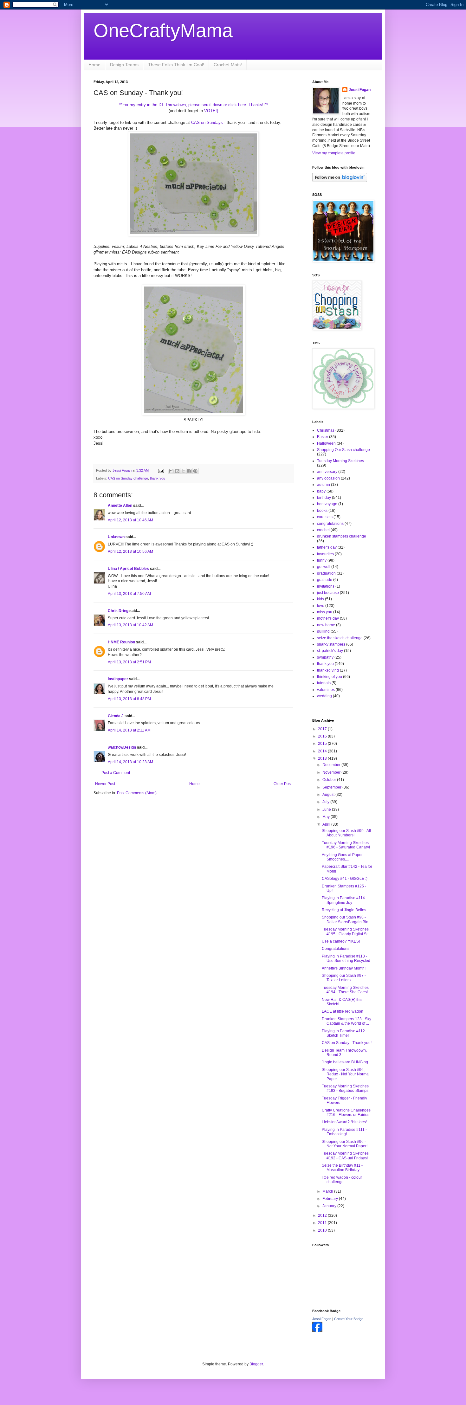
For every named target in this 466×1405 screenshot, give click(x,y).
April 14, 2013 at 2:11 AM (129, 730)
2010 (323, 1230)
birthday (324, 497)
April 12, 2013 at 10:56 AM (130, 551)
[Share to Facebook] (189, 471)
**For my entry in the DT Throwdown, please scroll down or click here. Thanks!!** (193, 104)
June (327, 809)
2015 (323, 743)
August (328, 794)
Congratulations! (336, 948)
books (322, 510)
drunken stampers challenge (341, 536)
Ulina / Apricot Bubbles (128, 568)
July (326, 802)
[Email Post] (161, 470)
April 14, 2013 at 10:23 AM (130, 762)
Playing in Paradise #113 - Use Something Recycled (346, 958)
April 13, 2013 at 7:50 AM (129, 593)
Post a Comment (115, 772)
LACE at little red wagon (342, 1011)
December (331, 765)
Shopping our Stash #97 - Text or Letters (344, 977)
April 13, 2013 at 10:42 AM (130, 625)
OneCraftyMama (163, 30)
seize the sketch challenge (340, 638)
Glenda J (116, 716)
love (320, 605)
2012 (323, 1215)
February (330, 1198)
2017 (323, 729)
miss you (324, 612)
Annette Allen (120, 505)
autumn (323, 484)
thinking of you (329, 676)
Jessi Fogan (360, 89)
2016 (323, 736)
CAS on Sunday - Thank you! (347, 1043)
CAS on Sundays (207, 122)
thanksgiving (328, 670)
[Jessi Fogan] (317, 1330)
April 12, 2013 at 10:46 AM (130, 520)
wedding (324, 696)
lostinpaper (118, 679)
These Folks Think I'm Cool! (176, 64)
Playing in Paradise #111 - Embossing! (344, 1131)
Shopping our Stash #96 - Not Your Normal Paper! (344, 1143)
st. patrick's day (330, 650)
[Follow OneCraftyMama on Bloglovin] (339, 180)
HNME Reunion (121, 642)
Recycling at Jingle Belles (344, 910)
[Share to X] (183, 471)
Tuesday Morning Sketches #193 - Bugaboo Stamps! (345, 1088)
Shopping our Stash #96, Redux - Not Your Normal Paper (346, 1074)
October (329, 779)
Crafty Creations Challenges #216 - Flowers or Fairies (346, 1112)
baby (321, 491)
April (326, 824)
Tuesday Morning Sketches (340, 461)
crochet (323, 530)
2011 (323, 1223)
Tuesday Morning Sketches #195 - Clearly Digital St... (346, 931)
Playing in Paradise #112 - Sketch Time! (344, 1033)
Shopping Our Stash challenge (343, 450)
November (331, 772)
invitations (325, 586)
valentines (326, 689)
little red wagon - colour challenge (342, 1179)
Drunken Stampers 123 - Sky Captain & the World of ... (346, 1021)
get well (323, 566)
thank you (157, 478)
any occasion (328, 478)
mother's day (328, 618)
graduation (326, 573)
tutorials (324, 683)
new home (326, 625)
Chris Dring (118, 611)
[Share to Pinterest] (195, 471)
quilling (323, 631)
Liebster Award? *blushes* (344, 1122)
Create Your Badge (348, 1319)
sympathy (325, 657)
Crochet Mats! (228, 64)
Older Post (283, 784)
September (332, 787)
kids (320, 599)
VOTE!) (210, 110)
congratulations (330, 523)
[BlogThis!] (177, 471)
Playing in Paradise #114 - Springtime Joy (344, 900)
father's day (327, 547)
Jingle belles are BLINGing (345, 1062)
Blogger (256, 1364)
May (326, 817)
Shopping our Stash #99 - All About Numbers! (346, 832)
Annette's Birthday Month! (344, 968)
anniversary (327, 471)
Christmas (325, 430)
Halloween (326, 443)
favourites (325, 554)
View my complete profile (333, 153)
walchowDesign (122, 747)
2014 (323, 751)
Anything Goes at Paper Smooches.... (342, 857)
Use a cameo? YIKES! (341, 941)
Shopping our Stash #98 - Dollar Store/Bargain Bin (345, 919)
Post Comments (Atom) (137, 793)
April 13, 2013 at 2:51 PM (129, 662)
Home (94, 64)
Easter (322, 437)
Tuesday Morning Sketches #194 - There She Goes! (345, 989)
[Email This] (171, 471)
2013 (323, 758)
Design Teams (124, 64)
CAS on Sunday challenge (128, 478)
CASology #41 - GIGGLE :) (344, 878)
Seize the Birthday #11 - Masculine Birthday (342, 1167)
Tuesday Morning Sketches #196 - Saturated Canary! (346, 845)
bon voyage (327, 504)
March (328, 1191)
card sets (325, 517)
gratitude (324, 579)
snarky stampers (331, 644)
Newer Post (105, 784)
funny (322, 560)
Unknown (116, 537)
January (329, 1206)
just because (328, 592)
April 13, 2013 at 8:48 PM (129, 699)
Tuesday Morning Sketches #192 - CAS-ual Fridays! (345, 1155)
